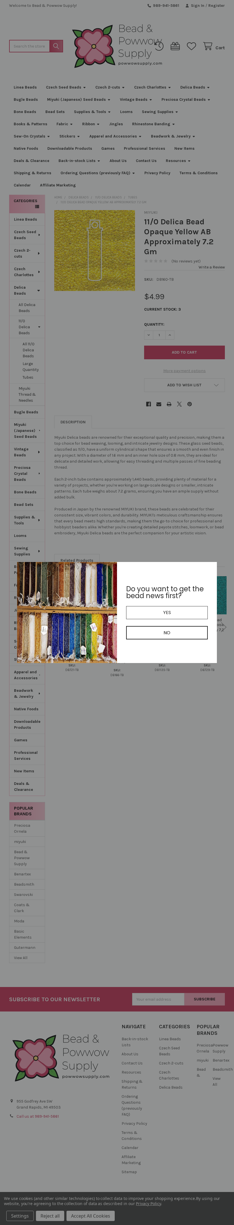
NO (167, 632)
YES (167, 612)
